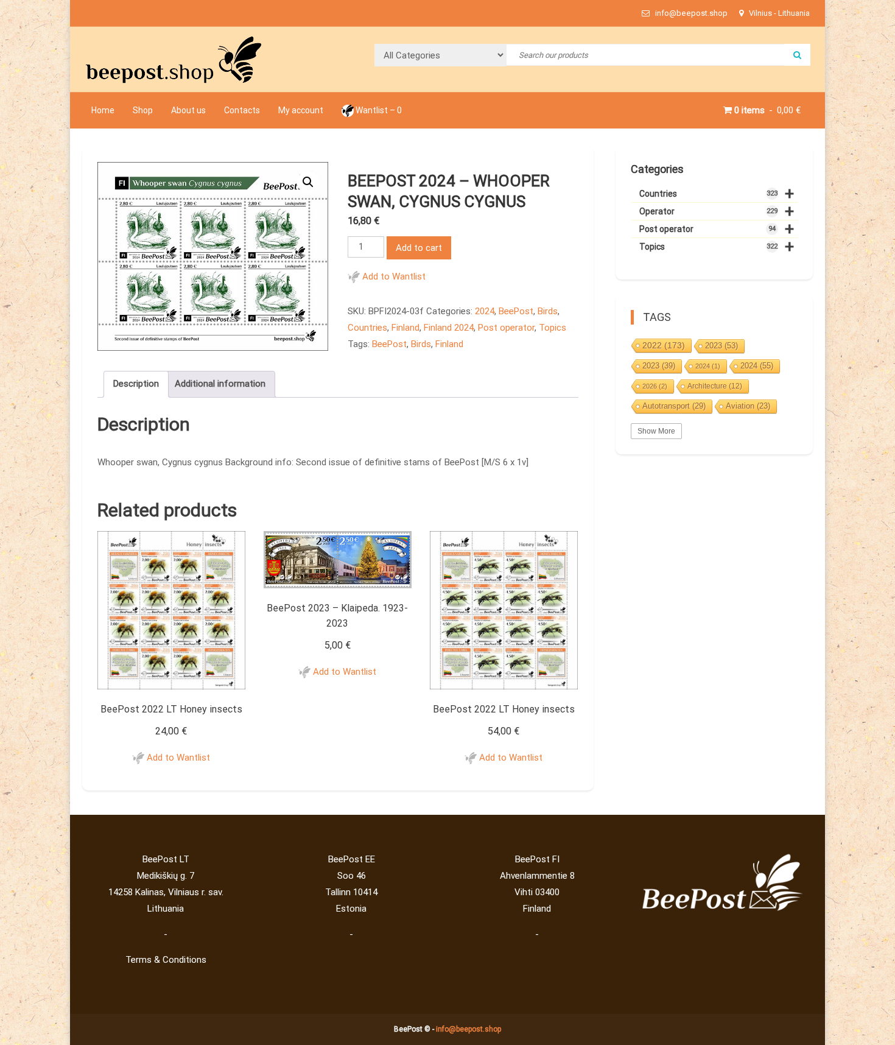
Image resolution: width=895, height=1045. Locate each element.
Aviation (748, 405)
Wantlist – (378, 110)
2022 (663, 345)
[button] (308, 182)
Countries (367, 327)
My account (300, 110)
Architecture (714, 386)
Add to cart (419, 247)
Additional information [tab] (220, 383)
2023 (721, 345)
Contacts (242, 110)
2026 (654, 386)
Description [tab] (136, 383)
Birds (548, 311)
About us (188, 110)
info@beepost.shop (468, 1029)
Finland (405, 327)
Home (102, 110)
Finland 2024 (449, 327)
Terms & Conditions (165, 959)
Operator (716, 211)
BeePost (516, 311)
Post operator (506, 327)
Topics (552, 327)
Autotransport (674, 405)
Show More (656, 431)
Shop (143, 110)
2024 (484, 311)
